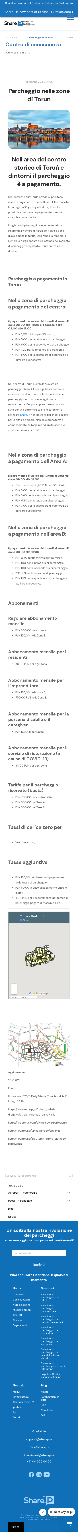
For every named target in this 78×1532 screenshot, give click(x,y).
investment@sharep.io (39, 1455)
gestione (18, 1407)
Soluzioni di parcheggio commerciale (48, 1308)
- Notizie (68, 37)
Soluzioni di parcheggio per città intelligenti (53, 1366)
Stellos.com (62, 12)
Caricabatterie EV (23, 1402)
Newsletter (47, 1410)
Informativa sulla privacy (46, 1517)
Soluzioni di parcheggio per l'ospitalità (50, 1330)
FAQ (43, 1415)
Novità (45, 1391)
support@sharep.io (39, 1439)
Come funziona (21, 1299)
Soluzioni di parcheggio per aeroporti (50, 1341)
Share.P (24, 415)
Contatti (18, 1315)
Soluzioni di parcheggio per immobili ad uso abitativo (50, 1354)
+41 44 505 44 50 (39, 1461)
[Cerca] (70, 1176)
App (15, 1412)
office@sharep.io (39, 1447)
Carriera (18, 1320)
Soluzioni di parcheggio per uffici (50, 1297)
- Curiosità (11, 37)
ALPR (47, 1520)
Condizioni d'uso (35, 1520)
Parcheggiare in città (50, 1398)
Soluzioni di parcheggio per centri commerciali (52, 1319)
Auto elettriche (22, 1304)
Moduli (17, 1391)
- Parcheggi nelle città (40, 37)
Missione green (22, 1309)
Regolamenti (20, 1325)
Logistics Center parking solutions (51, 1376)
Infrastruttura (21, 1396)
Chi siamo (18, 1294)
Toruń (49, 81)
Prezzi (16, 1417)
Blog (43, 1404)
